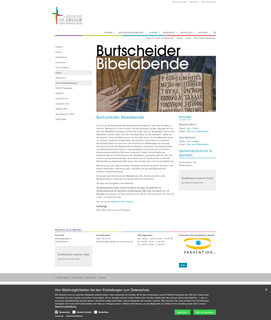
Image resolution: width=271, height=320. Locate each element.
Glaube (153, 32)
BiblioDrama (60, 77)
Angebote (169, 32)
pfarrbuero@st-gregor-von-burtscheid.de (114, 241)
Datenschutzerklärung (65, 306)
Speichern (182, 312)
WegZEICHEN (61, 108)
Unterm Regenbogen (130, 32)
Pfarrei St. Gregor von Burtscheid (159, 38)
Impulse (58, 52)
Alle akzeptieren (205, 312)
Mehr (183, 265)
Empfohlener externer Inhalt (197, 178)
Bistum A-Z (194, 2)
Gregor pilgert (60, 119)
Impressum (78, 277)
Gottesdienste (61, 57)
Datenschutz (91, 277)
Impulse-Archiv (62, 98)
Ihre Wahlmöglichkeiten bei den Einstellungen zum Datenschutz (102, 290)
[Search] (213, 32)
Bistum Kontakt (209, 2)
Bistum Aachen (179, 2)
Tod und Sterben (62, 67)
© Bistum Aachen (63, 277)
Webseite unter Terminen (122, 201)
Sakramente (60, 62)
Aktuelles (187, 32)
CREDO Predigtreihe (64, 88)
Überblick (59, 46)
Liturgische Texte (63, 103)
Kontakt (203, 32)
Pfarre (108, 32)
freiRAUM (60, 93)
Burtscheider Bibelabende (204, 38)
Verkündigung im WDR (65, 114)
